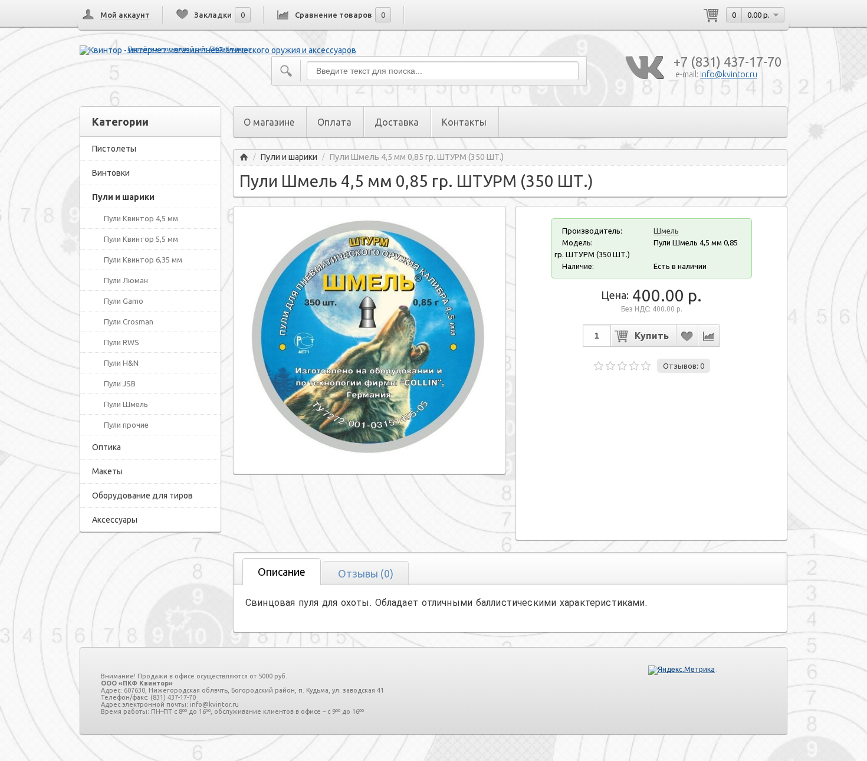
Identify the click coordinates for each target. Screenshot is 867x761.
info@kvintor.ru (728, 74)
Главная (243, 157)
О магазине (269, 122)
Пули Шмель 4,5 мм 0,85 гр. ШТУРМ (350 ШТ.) (417, 157)
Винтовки (111, 173)
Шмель (666, 231)
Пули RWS (121, 342)
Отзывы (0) (365, 573)
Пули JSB (120, 383)
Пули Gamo (123, 301)
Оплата (334, 122)
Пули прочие (126, 425)
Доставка (397, 122)
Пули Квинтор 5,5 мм (141, 239)
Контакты (464, 122)
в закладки (687, 335)
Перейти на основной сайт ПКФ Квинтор (189, 49)
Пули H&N (121, 363)
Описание (282, 572)
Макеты (107, 471)
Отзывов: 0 (683, 366)
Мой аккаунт (125, 15)
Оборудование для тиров (142, 495)
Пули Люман (126, 280)
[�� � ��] (644, 67)
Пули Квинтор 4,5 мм (141, 218)
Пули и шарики (123, 197)
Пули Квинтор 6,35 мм (143, 259)
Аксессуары (114, 519)
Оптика (106, 447)
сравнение (709, 335)
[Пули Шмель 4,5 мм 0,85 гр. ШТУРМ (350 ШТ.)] (369, 451)
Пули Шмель (126, 404)
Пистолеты (114, 148)
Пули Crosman (128, 321)
